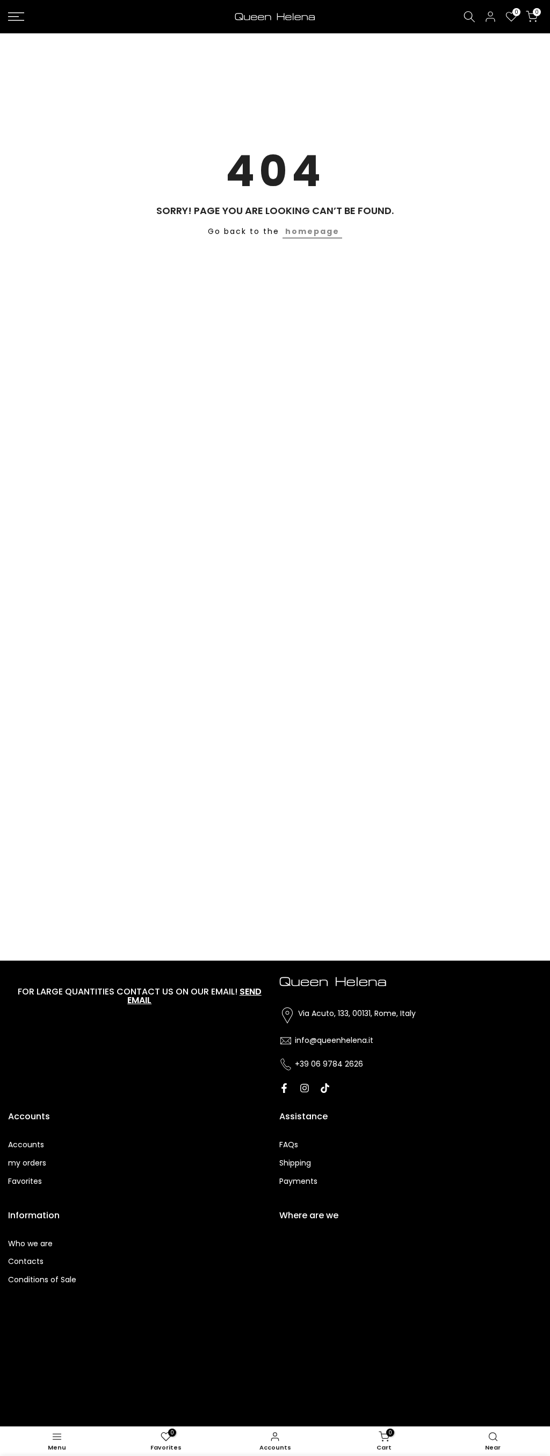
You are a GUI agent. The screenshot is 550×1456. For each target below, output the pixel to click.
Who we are (30, 1243)
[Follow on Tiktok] (325, 1088)
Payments (298, 1181)
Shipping (295, 1162)
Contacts (26, 1261)
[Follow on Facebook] (284, 1088)
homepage (312, 231)
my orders (27, 1162)
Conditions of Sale (42, 1279)
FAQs (288, 1144)
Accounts (26, 1144)
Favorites (25, 1181)
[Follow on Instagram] (304, 1088)
